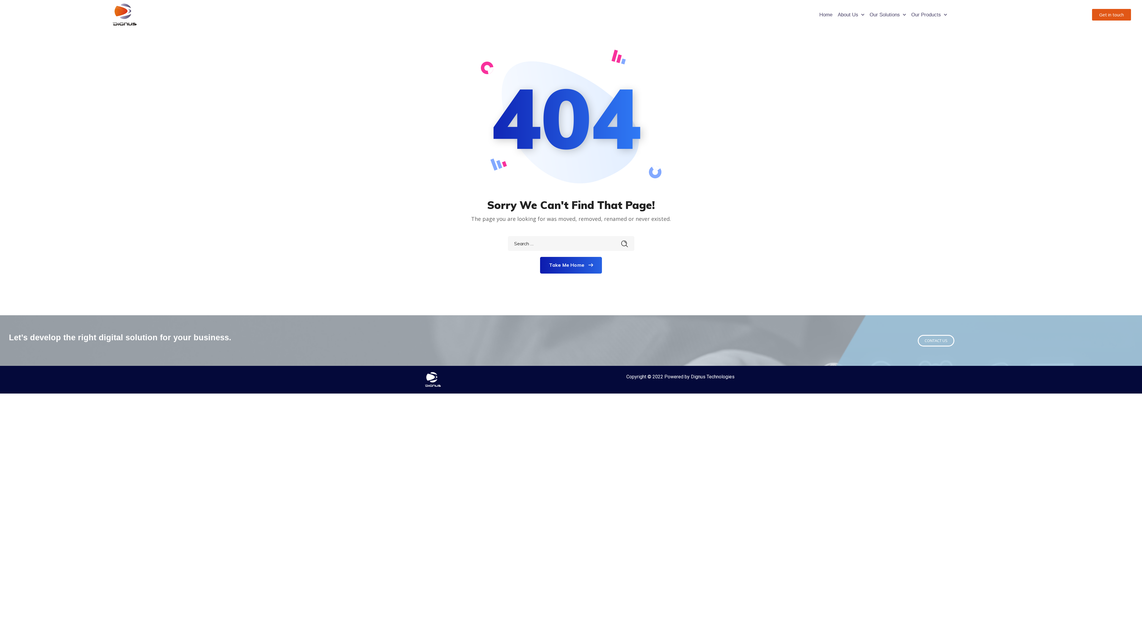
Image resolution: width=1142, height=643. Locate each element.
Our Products (926, 15)
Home (825, 15)
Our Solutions (885, 15)
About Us (848, 15)
